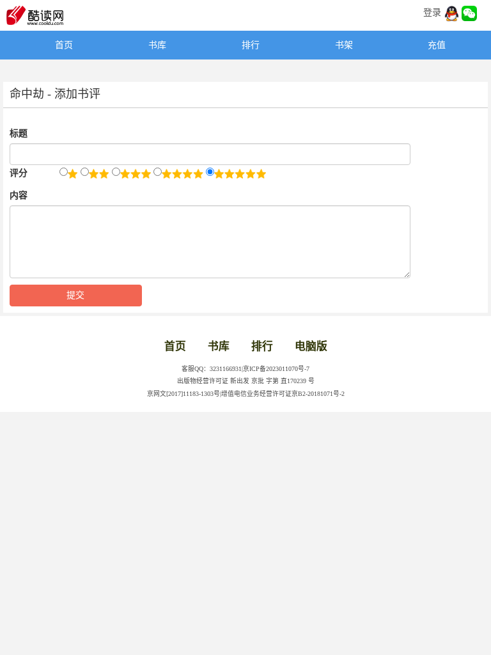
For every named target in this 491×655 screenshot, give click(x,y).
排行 (251, 45)
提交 (75, 295)
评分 (18, 173)
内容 (18, 195)
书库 (157, 45)
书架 (344, 45)
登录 (432, 12)
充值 (437, 45)
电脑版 (311, 346)
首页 (64, 45)
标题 (18, 133)
